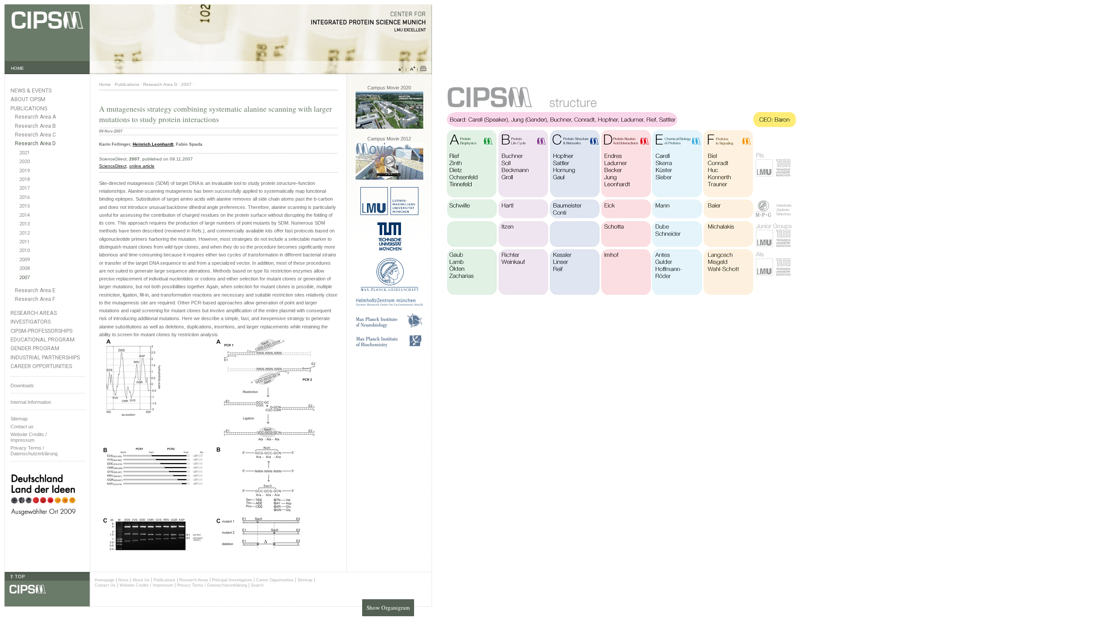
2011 (24, 242)
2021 (24, 153)
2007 (24, 277)
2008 (24, 268)
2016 (24, 197)
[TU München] (389, 249)
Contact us (22, 426)
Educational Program (42, 339)
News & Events (30, 90)
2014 (24, 215)
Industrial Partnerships (45, 357)
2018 (24, 179)
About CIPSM (27, 99)
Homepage (104, 580)
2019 (24, 171)
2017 (24, 188)
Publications (28, 108)
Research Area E (35, 290)
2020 (24, 161)
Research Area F (35, 299)
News (123, 580)
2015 (24, 206)
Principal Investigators (232, 580)
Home (105, 84)
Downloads (22, 385)
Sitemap (18, 418)
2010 (24, 250)
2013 (24, 224)
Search (257, 585)
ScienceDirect (113, 166)
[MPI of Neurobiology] (389, 326)
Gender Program (34, 348)
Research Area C (35, 135)
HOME (17, 68)
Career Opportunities (41, 366)
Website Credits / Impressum (146, 585)
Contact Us (105, 585)
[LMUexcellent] (389, 213)
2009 (24, 260)
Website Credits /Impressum (28, 437)
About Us (141, 580)
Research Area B (35, 126)
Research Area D (35, 143)
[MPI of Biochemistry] (389, 346)
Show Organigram (388, 607)
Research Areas (33, 313)
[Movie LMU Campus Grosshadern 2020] (389, 127)
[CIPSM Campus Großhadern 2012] (389, 178)
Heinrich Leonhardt (153, 144)
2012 (24, 233)
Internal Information (30, 402)
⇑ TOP (17, 576)
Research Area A (35, 117)
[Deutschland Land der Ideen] (43, 522)
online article (141, 166)
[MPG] (389, 289)
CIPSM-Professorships (41, 331)
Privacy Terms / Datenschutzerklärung (34, 450)
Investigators (30, 321)
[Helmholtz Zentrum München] (389, 304)
